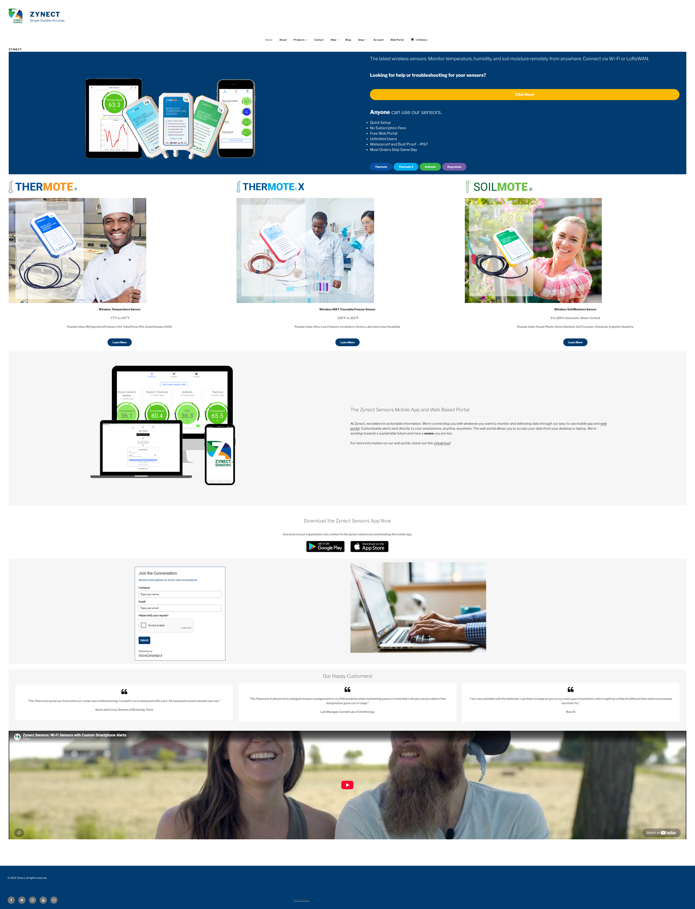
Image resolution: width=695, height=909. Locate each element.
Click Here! (524, 94)
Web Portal (397, 39)
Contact (319, 39)
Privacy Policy (301, 900)
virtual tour (442, 443)
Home (268, 39)
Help (333, 39)
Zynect (45, 14)
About (283, 39)
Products (299, 39)
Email (142, 601)
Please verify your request (154, 615)
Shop (361, 39)
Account (378, 39)
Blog (348, 39)
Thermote (381, 166)
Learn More (120, 342)
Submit (144, 640)
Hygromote (454, 166)
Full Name (144, 587)
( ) (421, 39)
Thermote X (406, 166)
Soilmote (430, 166)
